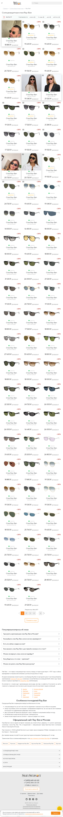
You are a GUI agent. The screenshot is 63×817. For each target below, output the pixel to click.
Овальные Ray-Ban (48, 743)
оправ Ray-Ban (24, 681)
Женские (5, 743)
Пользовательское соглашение (31, 806)
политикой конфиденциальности (34, 814)
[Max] (36, 799)
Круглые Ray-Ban (36, 743)
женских (19, 679)
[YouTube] (27, 799)
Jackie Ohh (37, 693)
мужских (13, 679)
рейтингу (55, 17)
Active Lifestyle (38, 689)
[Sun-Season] (31, 775)
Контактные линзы (9, 758)
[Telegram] (30, 799)
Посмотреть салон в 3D (31, 789)
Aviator (25, 689)
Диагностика (31, 793)
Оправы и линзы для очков (11, 754)
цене (48, 17)
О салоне (23, 793)
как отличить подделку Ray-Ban (40, 738)
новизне (31, 17)
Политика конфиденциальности (31, 808)
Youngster (37, 695)
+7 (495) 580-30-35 (31, 782)
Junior (36, 697)
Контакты (31, 795)
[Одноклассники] (33, 799)
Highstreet (26, 697)
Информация (7, 766)
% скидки (40, 17)
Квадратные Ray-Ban (23, 743)
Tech (24, 695)
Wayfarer (25, 691)
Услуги (5, 762)
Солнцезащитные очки (10, 750)
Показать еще (31, 620)
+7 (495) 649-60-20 (31, 780)
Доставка (40, 793)
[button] (2, 3)
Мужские (12, 743)
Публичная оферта (31, 804)
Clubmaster (26, 693)
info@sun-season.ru (31, 785)
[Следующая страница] (44, 613)
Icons (35, 691)
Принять (55, 813)
